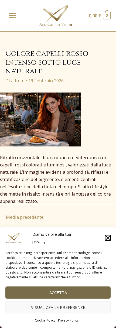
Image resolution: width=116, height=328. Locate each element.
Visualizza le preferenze (58, 307)
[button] (108, 238)
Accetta (58, 292)
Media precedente (22, 217)
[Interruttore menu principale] (12, 16)
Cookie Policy (45, 320)
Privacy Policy (68, 320)
